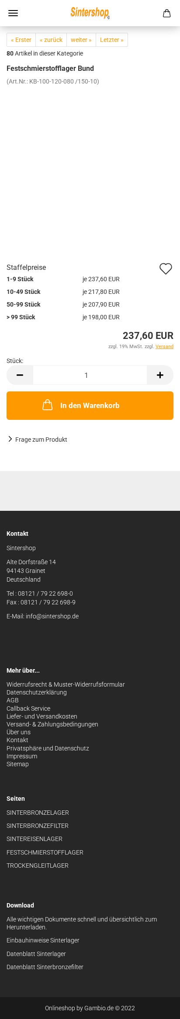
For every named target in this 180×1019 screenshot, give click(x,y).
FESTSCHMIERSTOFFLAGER (45, 852)
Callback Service (28, 708)
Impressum (22, 756)
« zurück (51, 39)
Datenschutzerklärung (37, 692)
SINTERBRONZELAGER (38, 812)
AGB (13, 700)
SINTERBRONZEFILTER (38, 825)
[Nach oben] (156, 1006)
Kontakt (17, 739)
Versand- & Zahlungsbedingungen (52, 724)
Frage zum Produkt (41, 439)
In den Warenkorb (90, 405)
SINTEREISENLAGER (34, 838)
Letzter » (112, 39)
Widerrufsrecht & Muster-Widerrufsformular (66, 684)
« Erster (21, 39)
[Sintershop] (90, 13)
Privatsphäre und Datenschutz (48, 748)
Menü (13, 13)
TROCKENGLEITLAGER (38, 865)
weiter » (81, 39)
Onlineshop (60, 1008)
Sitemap (18, 764)
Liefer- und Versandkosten (42, 716)
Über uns (19, 732)
